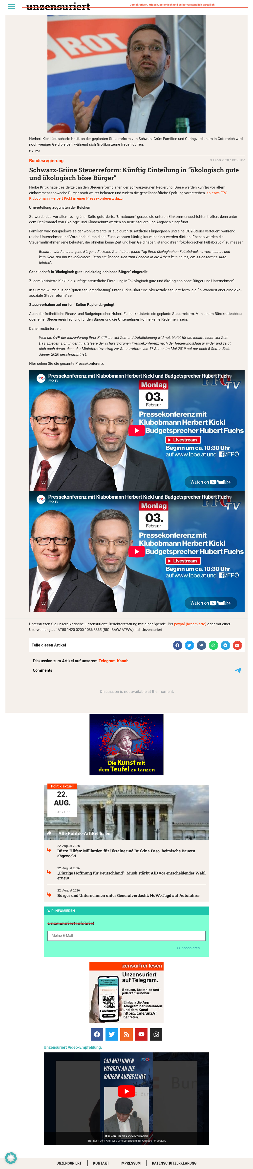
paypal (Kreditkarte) (190, 624)
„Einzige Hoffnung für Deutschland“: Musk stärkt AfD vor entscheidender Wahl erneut (131, 875)
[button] (11, 6)
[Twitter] (111, 1034)
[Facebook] (97, 1034)
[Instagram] (156, 1034)
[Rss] (126, 1034)
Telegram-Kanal (113, 661)
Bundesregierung (46, 160)
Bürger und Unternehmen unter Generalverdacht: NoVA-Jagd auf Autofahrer (128, 895)
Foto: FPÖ (34, 151)
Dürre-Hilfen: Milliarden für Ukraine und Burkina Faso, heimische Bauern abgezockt (126, 853)
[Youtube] (141, 1034)
